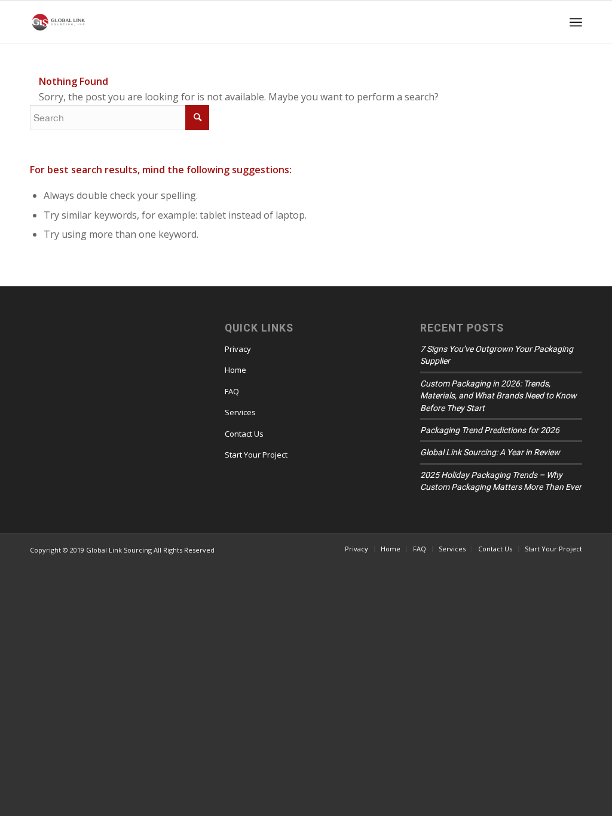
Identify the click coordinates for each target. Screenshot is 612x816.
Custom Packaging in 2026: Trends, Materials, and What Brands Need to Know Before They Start (498, 396)
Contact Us (244, 433)
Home (235, 369)
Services (240, 412)
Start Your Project (256, 454)
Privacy (238, 348)
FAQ (232, 391)
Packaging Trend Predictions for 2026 (489, 430)
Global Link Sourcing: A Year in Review (490, 452)
